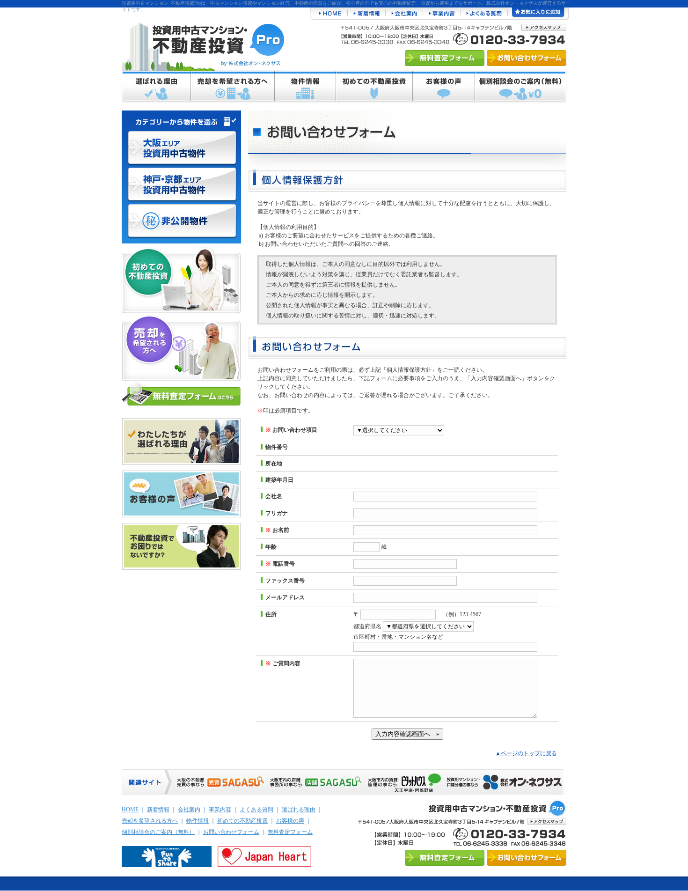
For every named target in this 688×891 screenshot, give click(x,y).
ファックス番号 (285, 580)
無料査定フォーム (290, 832)
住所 (271, 614)
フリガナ (276, 513)
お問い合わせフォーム (231, 832)
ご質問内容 (282, 663)
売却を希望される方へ (150, 820)
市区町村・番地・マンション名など (398, 636)
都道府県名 (367, 626)
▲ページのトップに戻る (526, 753)
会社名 (273, 496)
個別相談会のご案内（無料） (158, 832)
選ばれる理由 (298, 809)
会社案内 (189, 809)
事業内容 (220, 809)
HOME (130, 809)
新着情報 (158, 809)
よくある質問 (256, 809)
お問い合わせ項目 (294, 430)
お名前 (280, 530)
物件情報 (197, 820)
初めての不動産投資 (242, 820)
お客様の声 (290, 820)
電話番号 (280, 563)
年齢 (271, 547)
